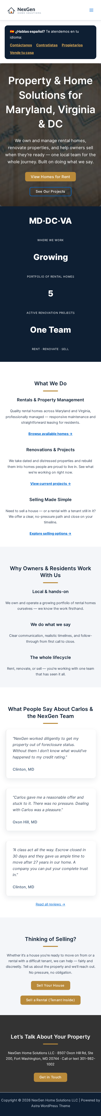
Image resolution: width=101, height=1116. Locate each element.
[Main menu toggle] (91, 10)
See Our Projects (50, 191)
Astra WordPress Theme (50, 1106)
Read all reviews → (50, 904)
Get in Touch (50, 1077)
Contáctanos (21, 45)
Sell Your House (51, 985)
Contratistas (47, 45)
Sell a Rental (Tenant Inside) (50, 1000)
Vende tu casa (22, 53)
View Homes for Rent (50, 176)
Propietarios (72, 45)
